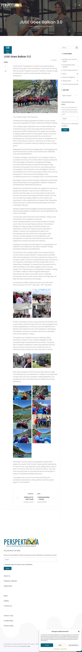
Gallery (6, 601)
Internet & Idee (25, 646)
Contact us (8, 606)
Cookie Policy (56, 649)
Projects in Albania (10, 581)
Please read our (18, 564)
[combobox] (68, 95)
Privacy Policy (63, 649)
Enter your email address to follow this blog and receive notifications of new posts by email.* (69, 111)
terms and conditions (24, 564)
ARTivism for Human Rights (70, 60)
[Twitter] (5, 71)
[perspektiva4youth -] (11, 5)
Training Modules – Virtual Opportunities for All (43, 500)
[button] (79, 631)
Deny (60, 645)
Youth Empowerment (70, 84)
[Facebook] (5, 66)
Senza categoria (69, 77)
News (55, 60)
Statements (67, 81)
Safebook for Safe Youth (28, 498)
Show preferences (73, 645)
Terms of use (8, 616)
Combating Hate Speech (69, 66)
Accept (47, 645)
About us (7, 576)
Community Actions (70, 70)
